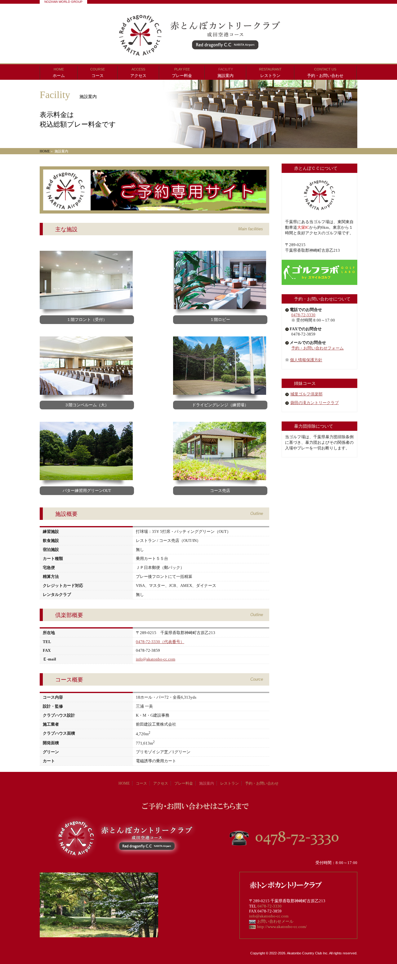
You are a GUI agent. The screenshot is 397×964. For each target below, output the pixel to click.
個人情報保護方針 (306, 360)
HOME (59, 72)
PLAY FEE (182, 72)
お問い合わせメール (275, 921)
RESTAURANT (270, 72)
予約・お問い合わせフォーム (317, 348)
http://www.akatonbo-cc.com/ (282, 926)
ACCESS (138, 72)
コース (141, 783)
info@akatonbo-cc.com (155, 659)
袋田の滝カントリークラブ (314, 402)
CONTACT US (325, 72)
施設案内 (206, 783)
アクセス (160, 783)
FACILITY (225, 72)
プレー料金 (183, 783)
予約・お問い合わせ (262, 783)
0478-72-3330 (303, 315)
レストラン (229, 783)
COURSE (97, 72)
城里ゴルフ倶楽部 (306, 394)
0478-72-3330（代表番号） (160, 641)
